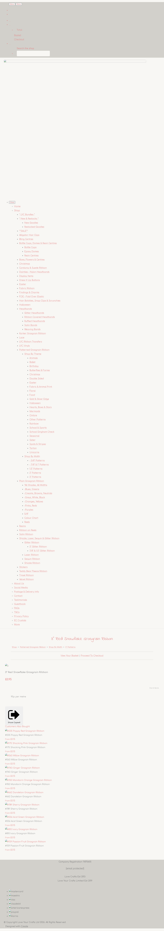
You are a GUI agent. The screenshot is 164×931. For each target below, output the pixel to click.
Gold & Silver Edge (39, 399)
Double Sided (36, 378)
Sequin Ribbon (32, 559)
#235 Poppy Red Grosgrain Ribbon (23, 735)
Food (32, 395)
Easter (22, 284)
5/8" (26, 514)
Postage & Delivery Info (26, 592)
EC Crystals (20, 620)
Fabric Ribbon (26, 288)
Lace (21, 337)
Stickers (23, 567)
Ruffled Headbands (34, 321)
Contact (18, 596)
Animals (33, 358)
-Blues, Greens (31, 489)
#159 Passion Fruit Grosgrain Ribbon (24, 846)
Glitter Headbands (34, 313)
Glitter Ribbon (31, 542)
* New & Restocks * (29, 219)
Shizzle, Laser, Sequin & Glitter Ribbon (39, 538)
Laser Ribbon (31, 555)
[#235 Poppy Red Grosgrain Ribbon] (24, 731)
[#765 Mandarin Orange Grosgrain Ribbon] (28, 780)
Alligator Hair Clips (29, 235)
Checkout (19, 39)
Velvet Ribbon (26, 579)
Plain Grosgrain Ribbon (31, 481)
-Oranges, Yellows (33, 501)
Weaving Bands (32, 329)
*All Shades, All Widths (35, 485)
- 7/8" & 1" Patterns (39, 465)
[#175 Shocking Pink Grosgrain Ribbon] (26, 743)
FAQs (16, 608)
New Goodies (31, 223)
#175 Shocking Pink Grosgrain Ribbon (25, 747)
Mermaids (34, 411)
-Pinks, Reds (30, 506)
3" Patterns (35, 477)
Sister (32, 440)
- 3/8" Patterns (37, 460)
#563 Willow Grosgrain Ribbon (21, 760)
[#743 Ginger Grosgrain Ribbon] (22, 768)
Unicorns (34, 452)
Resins (22, 526)
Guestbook (20, 604)
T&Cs (16, 612)
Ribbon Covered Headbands (39, 317)
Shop (17, 210)
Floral (32, 391)
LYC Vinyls (24, 346)
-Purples (28, 510)
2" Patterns (35, 473)
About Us (19, 583)
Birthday (34, 366)
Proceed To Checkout (92, 656)
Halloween (24, 305)
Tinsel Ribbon (26, 575)
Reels (27, 522)
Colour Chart (31, 518)
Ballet (32, 362)
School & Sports (38, 428)
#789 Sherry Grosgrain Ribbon (21, 809)
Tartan (33, 448)
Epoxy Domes (31, 251)
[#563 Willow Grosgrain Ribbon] (22, 755)
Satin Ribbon (26, 534)
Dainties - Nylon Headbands (34, 272)
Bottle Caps (30, 247)
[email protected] (75, 868)
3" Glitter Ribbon (38, 547)
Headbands (25, 309)
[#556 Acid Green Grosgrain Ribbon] (24, 817)
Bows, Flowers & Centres (32, 260)
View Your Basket (70, 656)
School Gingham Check (41, 432)
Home (17, 206)
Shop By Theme (32, 354)
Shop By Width (32, 456)
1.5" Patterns (35, 469)
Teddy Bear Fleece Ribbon (33, 571)
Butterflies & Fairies (39, 370)
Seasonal (34, 436)
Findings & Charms (29, 292)
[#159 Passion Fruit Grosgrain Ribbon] (25, 842)
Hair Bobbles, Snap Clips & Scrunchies (39, 301)
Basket (17, 35)
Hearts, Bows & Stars (40, 407)
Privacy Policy (21, 616)
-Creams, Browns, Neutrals (38, 493)
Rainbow (34, 424)
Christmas (24, 264)
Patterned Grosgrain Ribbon (34, 350)
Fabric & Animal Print (40, 387)
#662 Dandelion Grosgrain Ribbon (23, 796)
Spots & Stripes (37, 444)
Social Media (21, 588)
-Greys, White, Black (34, 497)
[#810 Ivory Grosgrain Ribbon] (21, 829)
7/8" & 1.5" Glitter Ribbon (42, 551)
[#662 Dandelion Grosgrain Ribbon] (24, 792)
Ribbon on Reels (27, 530)
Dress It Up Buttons (29, 280)
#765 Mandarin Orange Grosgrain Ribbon (27, 784)
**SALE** (23, 231)
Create (24, 926)
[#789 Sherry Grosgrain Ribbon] (22, 805)
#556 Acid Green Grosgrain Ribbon (23, 821)
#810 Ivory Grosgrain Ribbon (20, 833)
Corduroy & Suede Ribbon (33, 268)
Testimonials (20, 600)
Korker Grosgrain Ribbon (32, 333)
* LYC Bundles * (27, 214)
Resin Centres (31, 255)
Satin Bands (30, 325)
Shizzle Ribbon (32, 563)
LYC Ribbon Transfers (30, 342)
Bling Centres (26, 239)
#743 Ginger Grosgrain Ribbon (21, 772)
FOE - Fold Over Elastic (31, 296)
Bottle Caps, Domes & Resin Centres (38, 243)
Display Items (26, 276)
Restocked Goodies (34, 227)
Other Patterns (37, 419)
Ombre (33, 415)
